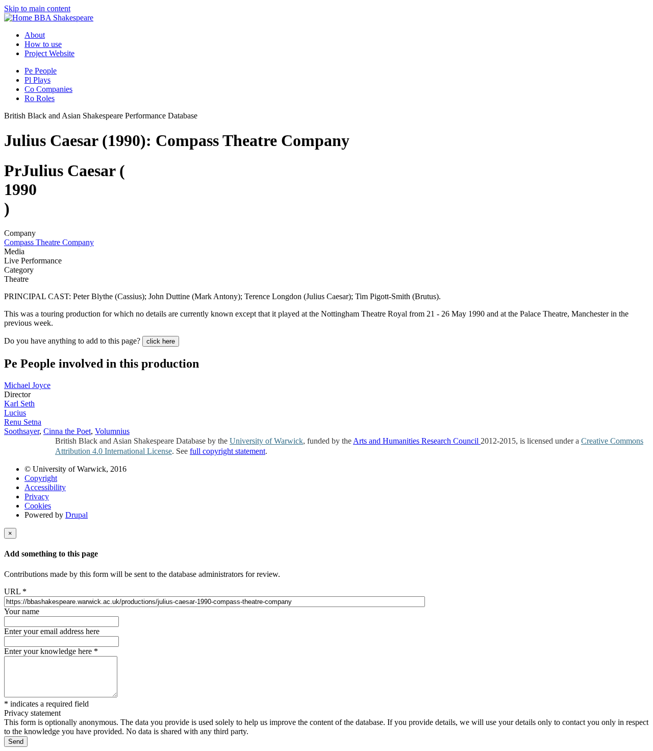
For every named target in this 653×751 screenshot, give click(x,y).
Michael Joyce (27, 385)
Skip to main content (37, 8)
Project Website (49, 53)
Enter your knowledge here (51, 651)
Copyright (40, 478)
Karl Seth (19, 403)
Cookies (37, 505)
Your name (21, 611)
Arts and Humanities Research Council (417, 441)
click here (160, 341)
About (34, 35)
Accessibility (45, 487)
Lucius (15, 412)
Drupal (76, 515)
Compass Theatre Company (49, 242)
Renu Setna (22, 422)
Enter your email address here (51, 631)
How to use (43, 44)
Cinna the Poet (67, 431)
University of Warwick (266, 441)
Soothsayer (21, 431)
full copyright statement (227, 451)
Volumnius (112, 431)
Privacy (36, 496)
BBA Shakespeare (63, 17)
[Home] (19, 17)
